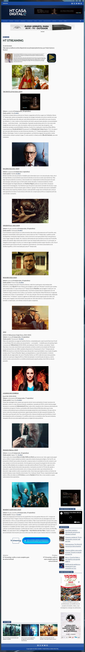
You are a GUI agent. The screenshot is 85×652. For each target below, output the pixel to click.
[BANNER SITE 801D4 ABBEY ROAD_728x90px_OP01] (58, 11)
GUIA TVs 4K (5, 20)
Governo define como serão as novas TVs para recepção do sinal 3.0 (73, 552)
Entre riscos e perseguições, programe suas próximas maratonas (30, 630)
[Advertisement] (30, 572)
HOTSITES (54, 20)
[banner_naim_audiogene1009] (42, 27)
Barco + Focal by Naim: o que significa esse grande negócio (72, 559)
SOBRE (65, 20)
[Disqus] (30, 600)
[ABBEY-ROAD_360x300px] (30, 102)
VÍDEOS (40, 20)
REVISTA (60, 20)
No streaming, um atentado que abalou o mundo (11, 630)
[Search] (80, 21)
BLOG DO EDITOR (47, 20)
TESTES (35, 20)
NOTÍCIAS (11, 20)
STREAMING (23, 20)
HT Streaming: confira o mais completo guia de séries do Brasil (16, 557)
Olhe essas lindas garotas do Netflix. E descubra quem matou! (49, 630)
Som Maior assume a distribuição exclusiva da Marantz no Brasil (72, 532)
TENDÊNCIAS (29, 20)
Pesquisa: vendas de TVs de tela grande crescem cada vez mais (73, 539)
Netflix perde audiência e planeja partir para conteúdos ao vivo (72, 566)
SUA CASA (17, 20)
